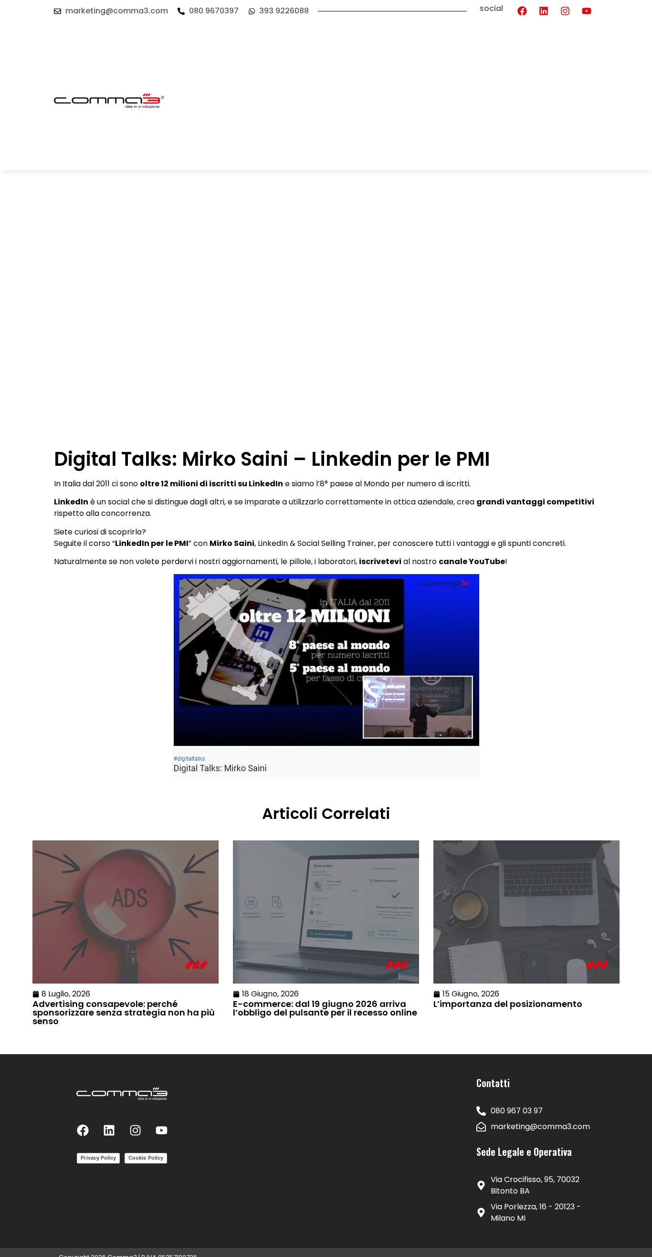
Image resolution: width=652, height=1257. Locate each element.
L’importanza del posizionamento (507, 1004)
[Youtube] (586, 11)
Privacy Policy (98, 1157)
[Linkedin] (543, 11)
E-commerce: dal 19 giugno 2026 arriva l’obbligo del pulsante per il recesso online (325, 1008)
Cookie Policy (145, 1157)
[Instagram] (565, 11)
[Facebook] (522, 11)
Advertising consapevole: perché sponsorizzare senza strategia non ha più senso (123, 1012)
